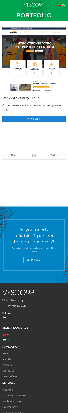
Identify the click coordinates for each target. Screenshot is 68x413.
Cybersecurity (10, 406)
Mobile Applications (12, 401)
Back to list (34, 155)
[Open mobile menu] (4, 5)
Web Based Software (14, 395)
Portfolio (7, 364)
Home (5, 353)
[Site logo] (34, 4)
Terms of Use (10, 376)
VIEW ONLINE (34, 118)
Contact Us (8, 370)
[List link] (34, 300)
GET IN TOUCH (34, 259)
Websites (7, 389)
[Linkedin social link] (4, 317)
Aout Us (6, 359)
